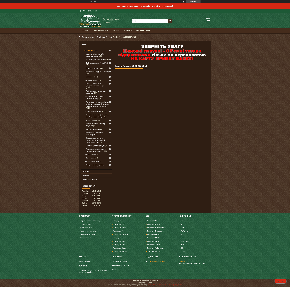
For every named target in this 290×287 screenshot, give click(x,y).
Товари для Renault (120, 227)
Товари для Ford (118, 244)
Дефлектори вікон (92, 68)
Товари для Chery (119, 231)
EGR (182, 238)
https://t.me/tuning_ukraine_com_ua (192, 263)
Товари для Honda (119, 248)
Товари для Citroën (119, 238)
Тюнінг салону (91, 120)
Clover (183, 251)
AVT (182, 234)
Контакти (128, 30)
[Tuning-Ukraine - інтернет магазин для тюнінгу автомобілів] (90, 20)
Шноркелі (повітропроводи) (95, 146)
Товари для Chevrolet (120, 234)
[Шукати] (170, 21)
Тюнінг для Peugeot (104, 37)
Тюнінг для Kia (91, 158)
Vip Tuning (184, 231)
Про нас (116, 30)
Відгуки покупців (85, 238)
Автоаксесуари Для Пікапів (95, 59)
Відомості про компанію (88, 231)
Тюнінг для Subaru (92, 161)
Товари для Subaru (153, 241)
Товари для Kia (152, 221)
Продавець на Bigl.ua (145, 283)
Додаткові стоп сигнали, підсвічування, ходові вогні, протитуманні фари (95, 140)
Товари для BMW (119, 224)
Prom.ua (155, 281)
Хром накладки (91, 80)
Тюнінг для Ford (91, 154)
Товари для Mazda (153, 224)
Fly (182, 221)
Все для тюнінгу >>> (154, 251)
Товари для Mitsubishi (154, 231)
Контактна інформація (87, 234)
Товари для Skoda (153, 238)
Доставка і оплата (143, 30)
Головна (84, 30)
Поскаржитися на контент (155, 285)
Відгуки (86, 175)
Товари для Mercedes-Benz (156, 227)
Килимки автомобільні (93, 111)
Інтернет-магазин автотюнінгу (90, 221)
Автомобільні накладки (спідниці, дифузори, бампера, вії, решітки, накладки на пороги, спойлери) (97, 104)
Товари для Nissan (153, 234)
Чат (282, 281)
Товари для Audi (118, 221)
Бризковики (90, 77)
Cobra (183, 227)
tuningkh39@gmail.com (156, 261)
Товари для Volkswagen (155, 248)
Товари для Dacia (119, 241)
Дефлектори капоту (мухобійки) (97, 63)
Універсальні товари (93, 129)
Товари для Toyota (153, 244)
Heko (182, 244)
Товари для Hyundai (120, 251)
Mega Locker (185, 241)
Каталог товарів (85, 224)
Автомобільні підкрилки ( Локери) (97, 71)
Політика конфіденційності (173, 285)
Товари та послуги (100, 30)
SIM (182, 224)
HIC (182, 248)
